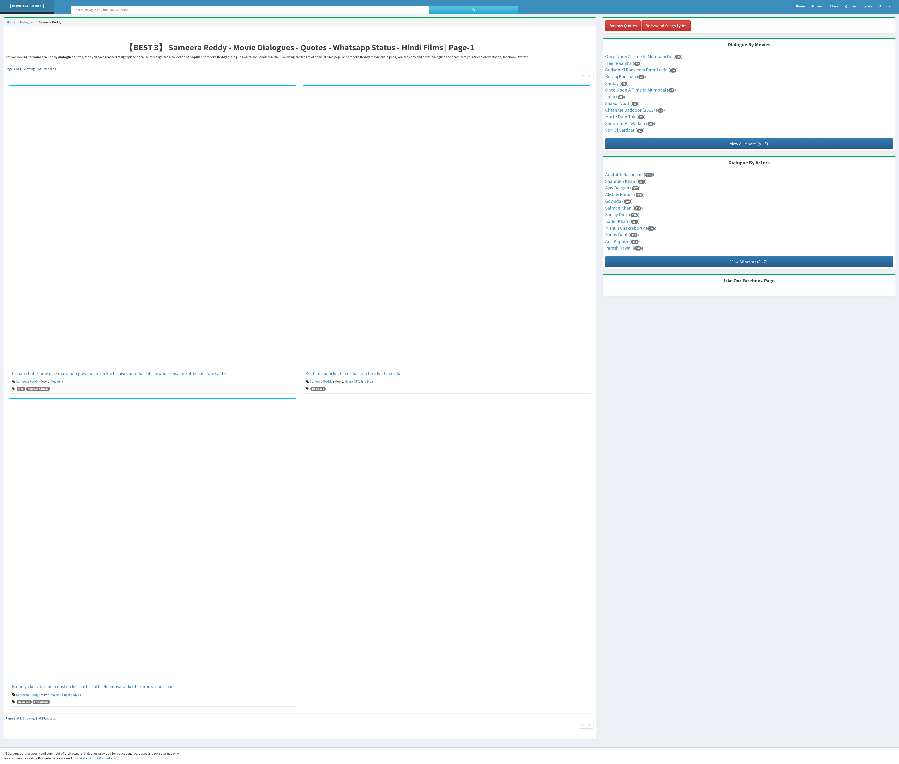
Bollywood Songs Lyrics (666, 25)
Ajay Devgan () (623, 188)
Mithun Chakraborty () (630, 228)
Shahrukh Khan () (626, 181)
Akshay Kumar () (625, 194)
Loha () (615, 97)
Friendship (41, 702)
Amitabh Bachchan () (629, 174)
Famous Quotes (623, 25)
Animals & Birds (38, 389)
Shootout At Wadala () (630, 123)
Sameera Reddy (27, 381)
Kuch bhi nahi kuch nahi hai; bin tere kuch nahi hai (354, 373)
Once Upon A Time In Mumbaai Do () (643, 56)
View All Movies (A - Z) (749, 143)
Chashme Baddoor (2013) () (635, 110)
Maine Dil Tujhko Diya (359, 381)
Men (21, 389)
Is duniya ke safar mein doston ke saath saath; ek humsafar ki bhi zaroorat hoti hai (92, 686)
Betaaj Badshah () (625, 76)
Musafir (56, 381)
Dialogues (27, 22)
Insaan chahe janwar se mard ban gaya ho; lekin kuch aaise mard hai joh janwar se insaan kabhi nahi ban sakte (119, 373)
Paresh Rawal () (624, 248)
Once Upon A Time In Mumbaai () (640, 90)
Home (11, 22)
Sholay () (617, 83)
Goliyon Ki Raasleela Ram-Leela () (641, 70)
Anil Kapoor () (622, 241)
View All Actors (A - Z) (749, 261)
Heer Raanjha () (623, 63)
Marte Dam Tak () (625, 116)
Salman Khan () (624, 208)
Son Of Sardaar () (625, 130)
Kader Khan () (622, 221)
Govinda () (619, 201)
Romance (318, 389)
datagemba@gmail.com (99, 758)
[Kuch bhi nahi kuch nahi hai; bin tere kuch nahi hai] (447, 229)
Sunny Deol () (622, 234)
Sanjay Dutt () (622, 214)
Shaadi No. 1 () (622, 103)
